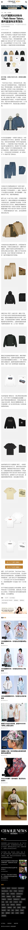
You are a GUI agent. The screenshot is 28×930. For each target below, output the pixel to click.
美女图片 (4, 910)
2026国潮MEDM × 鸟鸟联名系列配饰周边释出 (13, 642)
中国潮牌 (9, 12)
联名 (13, 910)
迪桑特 (22, 913)
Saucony (21, 891)
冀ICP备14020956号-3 (6, 926)
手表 (8, 904)
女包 (3, 902)
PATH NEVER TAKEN (7, 600)
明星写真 (13, 904)
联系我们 (10, 923)
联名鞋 (22, 910)
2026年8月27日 (5, 880)
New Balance (5, 891)
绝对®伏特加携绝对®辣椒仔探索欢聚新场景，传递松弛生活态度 (9, 861)
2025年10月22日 (5, 29)
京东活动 (13, 893)
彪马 (21, 902)
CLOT (6, 597)
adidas (3, 888)
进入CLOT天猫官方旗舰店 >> (14, 562)
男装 (14, 907)
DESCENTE (21, 888)
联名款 (17, 910)
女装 (7, 902)
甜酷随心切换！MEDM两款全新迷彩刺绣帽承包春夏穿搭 (13, 752)
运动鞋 (17, 913)
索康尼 (23, 907)
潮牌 (5, 12)
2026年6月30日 (5, 782)
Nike (11, 891)
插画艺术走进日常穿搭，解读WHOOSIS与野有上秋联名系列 (13, 725)
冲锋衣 (3, 896)
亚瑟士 (3, 893)
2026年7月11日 (5, 728)
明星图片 (4, 907)
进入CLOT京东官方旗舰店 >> (14, 567)
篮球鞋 (19, 907)
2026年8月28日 (5, 871)
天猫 (14, 896)
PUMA (15, 891)
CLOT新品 (12, 597)
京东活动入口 (19, 893)
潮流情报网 (13, 926)
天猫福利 (23, 899)
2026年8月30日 (5, 864)
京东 (8, 893)
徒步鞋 (3, 904)
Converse (14, 888)
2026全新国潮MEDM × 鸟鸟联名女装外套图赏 (13, 697)
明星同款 (18, 904)
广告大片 (16, 902)
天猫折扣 (4, 899)
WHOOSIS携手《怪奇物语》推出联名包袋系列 (13, 779)
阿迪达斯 (4, 915)
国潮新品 (16, 600)
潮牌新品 (22, 600)
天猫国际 (18, 896)
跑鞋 (13, 913)
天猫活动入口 (16, 899)
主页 (2, 12)
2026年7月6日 (4, 755)
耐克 (9, 910)
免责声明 (16, 923)
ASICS (8, 888)
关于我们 (3, 923)
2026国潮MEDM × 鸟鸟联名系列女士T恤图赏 (13, 670)
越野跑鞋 (8, 913)
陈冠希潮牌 (4, 602)
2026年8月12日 (5, 645)
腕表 (3, 913)
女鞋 (11, 902)
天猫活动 (10, 899)
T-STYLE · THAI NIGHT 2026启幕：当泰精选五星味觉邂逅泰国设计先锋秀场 (9, 876)
